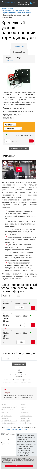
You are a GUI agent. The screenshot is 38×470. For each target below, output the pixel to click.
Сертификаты (6, 416)
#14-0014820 (7, 313)
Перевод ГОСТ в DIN (9, 421)
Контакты (23, 405)
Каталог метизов (26, 416)
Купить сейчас (19, 52)
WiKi (22, 409)
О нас (3, 405)
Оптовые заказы (7, 409)
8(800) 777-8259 (23, 2)
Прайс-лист (9, 60)
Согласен (19, 466)
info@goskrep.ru (23, 4)
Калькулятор (25, 412)
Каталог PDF (25, 418)
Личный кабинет (26, 423)
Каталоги (4, 418)
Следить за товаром (19, 148)
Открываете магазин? (9, 407)
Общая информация (13, 58)
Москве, (7, 430)
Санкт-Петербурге (19, 430)
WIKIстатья (19, 46)
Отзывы (23, 407)
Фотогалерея (25, 421)
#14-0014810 (7, 301)
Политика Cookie (7, 462)
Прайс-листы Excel (8, 423)
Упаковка (4, 412)
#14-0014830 (7, 330)
